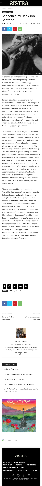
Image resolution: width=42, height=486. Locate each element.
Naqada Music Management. (29, 479)
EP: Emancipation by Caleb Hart (32, 318)
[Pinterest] (15, 29)
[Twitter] (9, 29)
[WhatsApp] (20, 29)
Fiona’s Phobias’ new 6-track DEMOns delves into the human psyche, (21, 390)
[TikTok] (24, 476)
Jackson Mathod (19, 291)
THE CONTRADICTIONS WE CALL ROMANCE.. (19, 384)
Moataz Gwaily (9, 24)
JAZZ (10, 291)
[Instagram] (21, 354)
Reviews (10, 9)
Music (10, 12)
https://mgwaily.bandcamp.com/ (21, 344)
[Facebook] (4, 29)
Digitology (25, 480)
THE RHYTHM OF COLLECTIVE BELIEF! (17, 379)
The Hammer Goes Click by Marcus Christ (18, 374)
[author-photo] (21, 338)
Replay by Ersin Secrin (11, 369)
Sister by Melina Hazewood (8, 318)
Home (4, 9)
